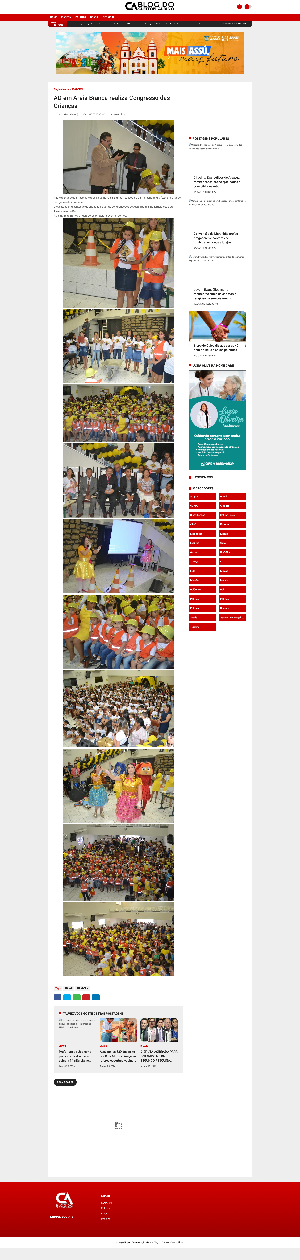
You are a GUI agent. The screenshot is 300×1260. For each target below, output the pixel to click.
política (224, 599)
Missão (224, 571)
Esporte (224, 524)
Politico (194, 608)
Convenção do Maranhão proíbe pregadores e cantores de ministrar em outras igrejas (216, 238)
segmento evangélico (232, 617)
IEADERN (66, 17)
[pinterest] (86, 997)
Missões (194, 580)
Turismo (194, 626)
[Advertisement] (210, 109)
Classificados (197, 515)
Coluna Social (227, 515)
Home (53, 17)
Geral (223, 543)
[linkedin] (96, 997)
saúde (193, 617)
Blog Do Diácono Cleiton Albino (169, 1242)
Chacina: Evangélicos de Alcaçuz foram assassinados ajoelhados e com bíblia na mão (217, 182)
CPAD (193, 524)
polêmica (195, 589)
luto (192, 571)
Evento (224, 533)
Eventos (194, 543)
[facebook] (49, 7)
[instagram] (54, 7)
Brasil (94, 17)
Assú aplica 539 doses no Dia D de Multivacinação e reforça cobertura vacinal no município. (126, 24)
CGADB (194, 505)
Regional (109, 17)
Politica (80, 17)
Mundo (224, 580)
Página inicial (61, 89)
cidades (224, 505)
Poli (222, 589)
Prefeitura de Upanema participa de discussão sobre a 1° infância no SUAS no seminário (75, 1056)
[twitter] (67, 997)
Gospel (194, 552)
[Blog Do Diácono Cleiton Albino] (150, 11)
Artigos (194, 496)
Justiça (194, 561)
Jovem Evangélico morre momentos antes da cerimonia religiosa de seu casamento (215, 294)
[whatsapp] (77, 997)
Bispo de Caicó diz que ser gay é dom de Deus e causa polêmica (216, 348)
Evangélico (196, 533)
